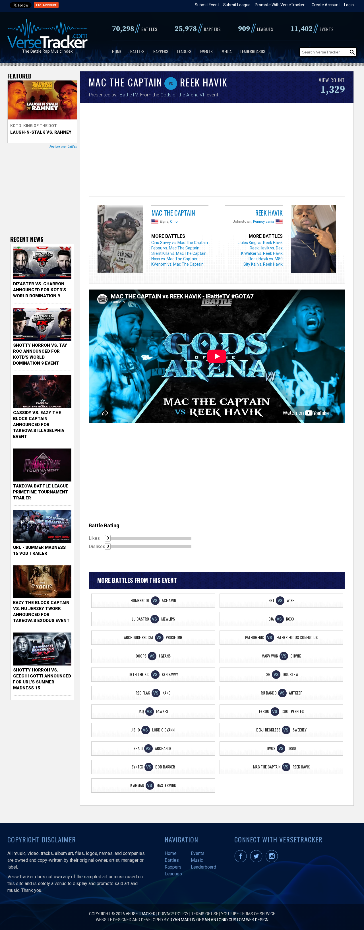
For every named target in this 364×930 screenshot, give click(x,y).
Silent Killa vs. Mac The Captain (178, 253)
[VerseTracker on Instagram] (273, 861)
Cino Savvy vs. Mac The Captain (179, 242)
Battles (137, 51)
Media (226, 51)
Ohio (174, 221)
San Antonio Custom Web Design (235, 919)
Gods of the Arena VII (183, 95)
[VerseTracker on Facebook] (241, 861)
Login (349, 5)
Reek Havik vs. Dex (266, 248)
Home (116, 51)
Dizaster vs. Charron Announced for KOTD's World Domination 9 (39, 289)
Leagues (184, 51)
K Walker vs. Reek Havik (262, 253)
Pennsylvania (263, 221)
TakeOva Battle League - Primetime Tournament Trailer (42, 492)
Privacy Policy (173, 914)
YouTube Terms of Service (248, 914)
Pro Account (46, 5)
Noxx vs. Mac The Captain (174, 259)
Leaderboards (252, 51)
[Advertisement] (217, 151)
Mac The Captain (173, 213)
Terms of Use (204, 914)
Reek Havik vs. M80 (266, 259)
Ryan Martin (182, 919)
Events (206, 51)
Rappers (160, 51)
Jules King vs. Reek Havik (260, 242)
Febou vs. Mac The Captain (175, 248)
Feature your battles (63, 146)
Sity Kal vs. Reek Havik (263, 264)
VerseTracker (141, 914)
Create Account (326, 5)
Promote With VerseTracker (280, 5)
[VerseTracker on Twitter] (257, 861)
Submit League (237, 5)
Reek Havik (269, 213)
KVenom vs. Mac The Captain (177, 264)
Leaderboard (203, 867)
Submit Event (207, 5)
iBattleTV (128, 95)
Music (197, 860)
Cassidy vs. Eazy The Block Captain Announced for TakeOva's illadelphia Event (38, 424)
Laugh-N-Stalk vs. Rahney (40, 132)
